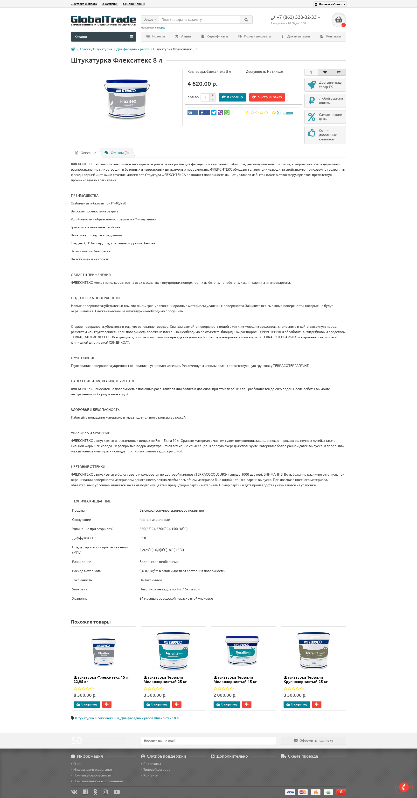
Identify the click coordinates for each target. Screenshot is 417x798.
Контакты (333, 36)
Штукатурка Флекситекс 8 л (97, 718)
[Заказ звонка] (404, 787)
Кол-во (193, 97)
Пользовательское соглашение (98, 781)
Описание (88, 153)
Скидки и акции (134, 3)
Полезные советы (257, 36)
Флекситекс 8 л (166, 718)
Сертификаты (217, 36)
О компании (110, 3)
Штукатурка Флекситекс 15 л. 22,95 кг (101, 679)
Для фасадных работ (132, 49)
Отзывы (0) (120, 153)
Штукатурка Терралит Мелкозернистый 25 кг (165, 679)
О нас (77, 764)
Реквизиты (152, 764)
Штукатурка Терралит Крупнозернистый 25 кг (306, 679)
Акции (186, 36)
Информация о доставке (92, 769)
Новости (158, 36)
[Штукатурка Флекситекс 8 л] (127, 97)
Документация (298, 36)
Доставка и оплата (84, 3)
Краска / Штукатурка (95, 49)
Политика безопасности (92, 775)
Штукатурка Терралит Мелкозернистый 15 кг (235, 679)
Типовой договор (156, 769)
